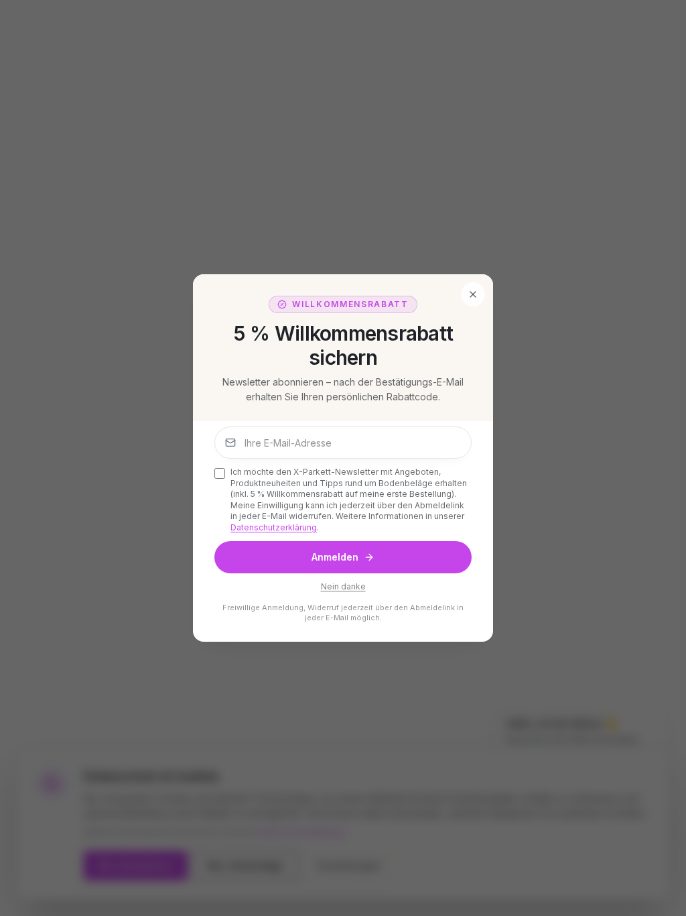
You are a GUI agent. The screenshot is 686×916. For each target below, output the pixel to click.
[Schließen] (473, 294)
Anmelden (335, 557)
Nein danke (343, 586)
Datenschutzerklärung (273, 527)
